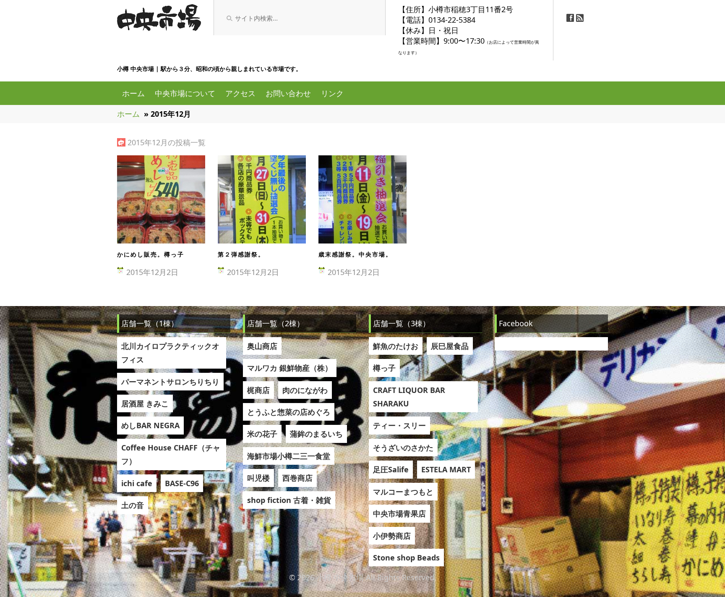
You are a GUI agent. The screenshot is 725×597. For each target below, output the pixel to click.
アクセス (240, 93)
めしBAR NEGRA (150, 425)
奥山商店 (262, 346)
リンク (332, 93)
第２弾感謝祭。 (241, 254)
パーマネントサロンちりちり (170, 382)
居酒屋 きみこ (145, 403)
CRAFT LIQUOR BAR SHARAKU (409, 396)
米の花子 (262, 434)
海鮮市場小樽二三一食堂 (288, 456)
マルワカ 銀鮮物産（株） (289, 368)
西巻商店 (297, 478)
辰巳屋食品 (450, 346)
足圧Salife (391, 469)
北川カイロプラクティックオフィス (170, 352)
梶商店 (258, 390)
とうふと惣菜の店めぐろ (288, 412)
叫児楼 (258, 478)
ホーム (133, 93)
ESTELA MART (446, 469)
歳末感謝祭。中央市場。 (355, 254)
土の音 (132, 505)
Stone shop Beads (406, 557)
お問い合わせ (288, 93)
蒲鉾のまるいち (316, 434)
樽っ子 (384, 368)
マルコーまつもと (403, 492)
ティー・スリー (399, 425)
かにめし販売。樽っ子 (150, 254)
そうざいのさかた (403, 448)
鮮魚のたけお (395, 346)
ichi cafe (136, 483)
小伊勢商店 (392, 536)
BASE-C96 (182, 483)
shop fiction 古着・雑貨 (289, 500)
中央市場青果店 (399, 513)
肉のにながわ (305, 390)
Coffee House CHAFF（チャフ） (170, 454)
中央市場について (185, 93)
